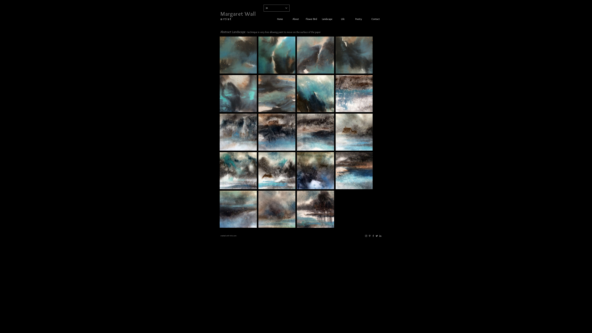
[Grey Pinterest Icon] (369, 235)
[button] (327, 19)
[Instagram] (366, 235)
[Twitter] (376, 235)
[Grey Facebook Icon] (373, 235)
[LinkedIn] (380, 235)
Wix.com (233, 235)
